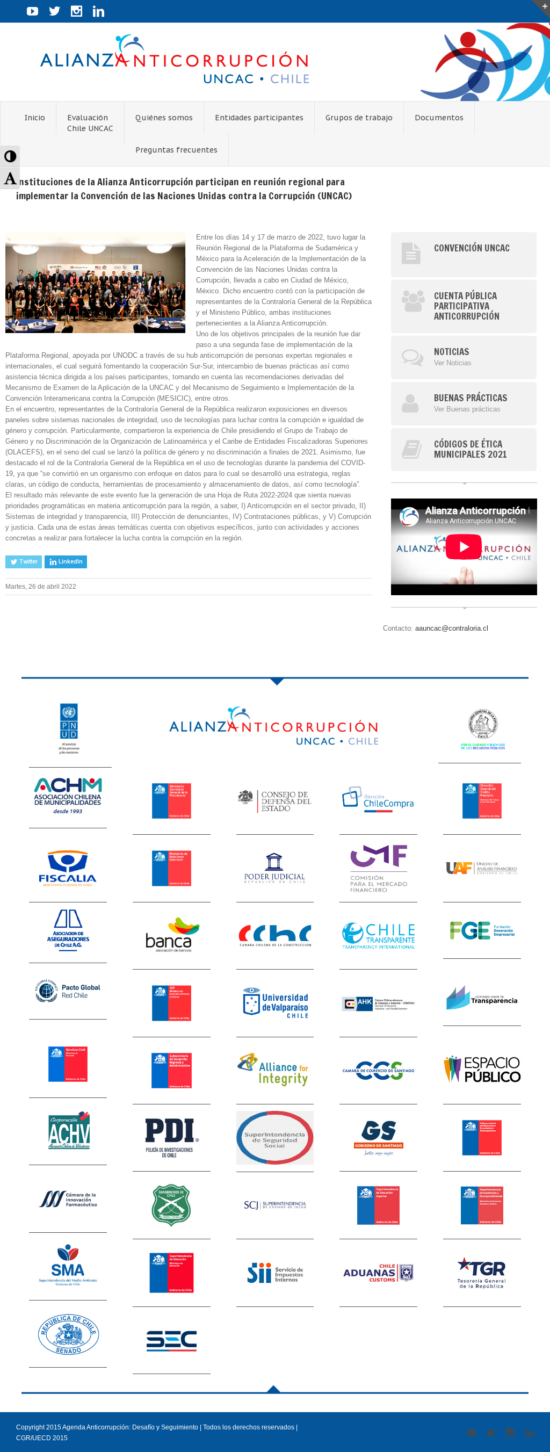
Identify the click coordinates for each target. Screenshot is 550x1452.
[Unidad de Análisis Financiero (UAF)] (482, 868)
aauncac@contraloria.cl (451, 628)
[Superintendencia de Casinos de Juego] (275, 1205)
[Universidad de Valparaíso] (275, 1003)
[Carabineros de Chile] (172, 1205)
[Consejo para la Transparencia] (482, 998)
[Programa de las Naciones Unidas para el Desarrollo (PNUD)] (70, 732)
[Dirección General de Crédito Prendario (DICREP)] (482, 801)
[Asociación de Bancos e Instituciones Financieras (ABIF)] (172, 936)
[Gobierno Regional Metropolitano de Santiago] (378, 1138)
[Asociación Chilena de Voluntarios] (68, 1134)
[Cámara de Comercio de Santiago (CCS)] (378, 1070)
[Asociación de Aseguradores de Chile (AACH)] (68, 932)
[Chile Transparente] (378, 936)
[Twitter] (54, 11)
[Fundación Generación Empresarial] (482, 930)
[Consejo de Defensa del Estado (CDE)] (275, 801)
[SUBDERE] (172, 1070)
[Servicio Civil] (68, 1067)
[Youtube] (32, 11)
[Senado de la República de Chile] (68, 1337)
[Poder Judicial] (275, 868)
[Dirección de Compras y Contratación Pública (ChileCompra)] (378, 801)
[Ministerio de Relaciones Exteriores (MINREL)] (172, 868)
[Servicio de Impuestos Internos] (275, 1272)
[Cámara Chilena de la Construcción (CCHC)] (275, 936)
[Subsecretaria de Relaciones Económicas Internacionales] (482, 1138)
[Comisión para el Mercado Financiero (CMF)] (378, 868)
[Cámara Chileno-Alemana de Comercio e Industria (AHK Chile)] (378, 1003)
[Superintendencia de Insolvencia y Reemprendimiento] (482, 1205)
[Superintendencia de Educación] (172, 1272)
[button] (10, 156)
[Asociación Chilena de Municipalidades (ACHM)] (68, 798)
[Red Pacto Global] (68, 995)
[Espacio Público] (482, 1070)
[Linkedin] (98, 11)
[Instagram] (76, 11)
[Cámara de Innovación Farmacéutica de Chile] (68, 1202)
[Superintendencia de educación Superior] (378, 1205)
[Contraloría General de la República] (479, 730)
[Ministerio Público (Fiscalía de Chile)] (68, 868)
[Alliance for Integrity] (275, 1070)
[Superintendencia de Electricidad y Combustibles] (172, 1340)
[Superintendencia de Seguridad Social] (275, 1138)
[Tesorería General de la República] (482, 1272)
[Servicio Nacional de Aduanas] (378, 1272)
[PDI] (172, 1138)
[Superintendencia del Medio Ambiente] (68, 1269)
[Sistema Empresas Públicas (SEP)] (172, 1003)
